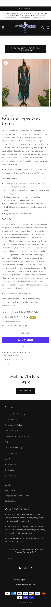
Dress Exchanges (11, 431)
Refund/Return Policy (13, 447)
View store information (13, 359)
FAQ (6, 442)
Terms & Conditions (13, 476)
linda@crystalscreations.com (17, 496)
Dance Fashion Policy (13, 425)
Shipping (4, 321)
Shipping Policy (11, 453)
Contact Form (10, 501)
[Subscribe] (43, 558)
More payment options (25, 346)
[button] (3, 27)
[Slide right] (31, 110)
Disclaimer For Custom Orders (17, 436)
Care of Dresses (11, 419)
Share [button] (7, 365)
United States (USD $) (23, 585)
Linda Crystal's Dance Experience (18, 414)
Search (7, 459)
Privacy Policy (10, 464)
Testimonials (25, 390)
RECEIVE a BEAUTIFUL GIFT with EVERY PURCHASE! (25, 49)
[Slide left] (20, 110)
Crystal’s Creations (27, 602)
